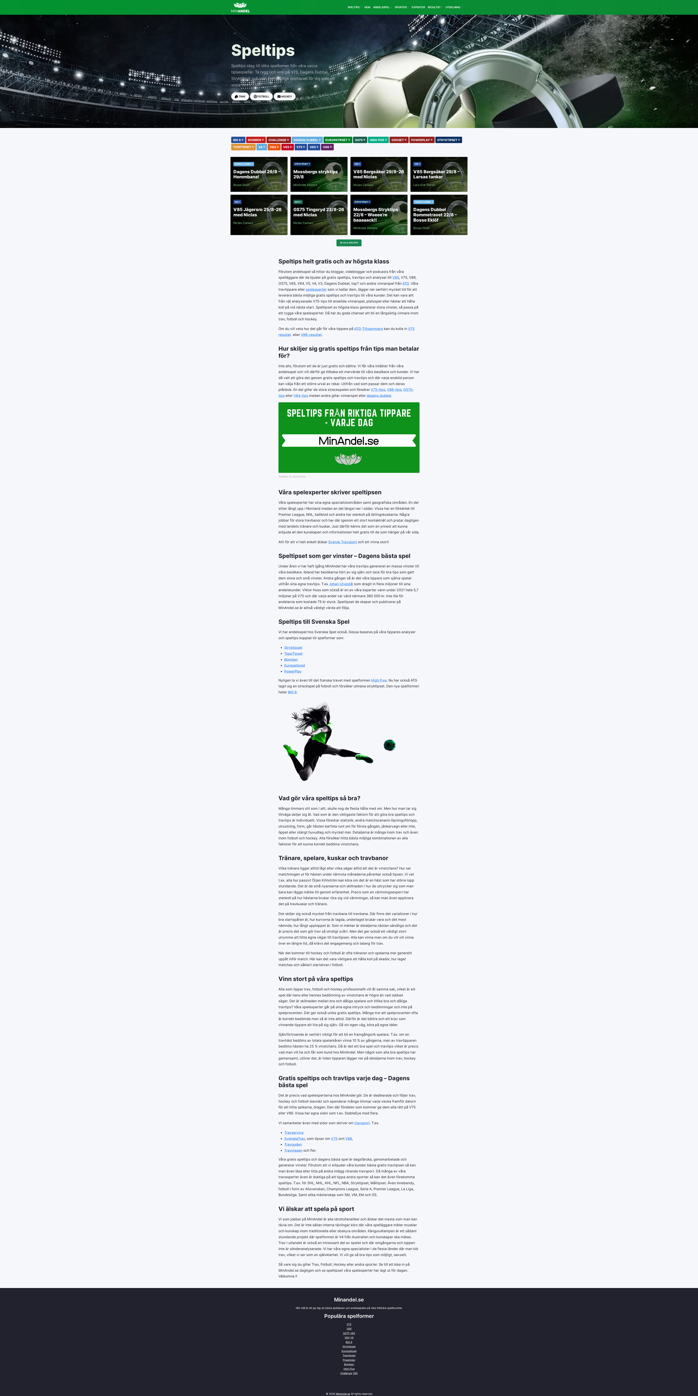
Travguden (293, 1144)
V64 (347, 1337)
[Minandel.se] (240, 7)
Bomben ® (256, 140)
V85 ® (314, 147)
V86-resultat (311, 335)
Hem (367, 7)
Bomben (291, 659)
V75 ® (300, 147)
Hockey (286, 96)
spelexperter (316, 289)
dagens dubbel (379, 395)
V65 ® (287, 147)
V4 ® (261, 147)
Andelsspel (381, 7)
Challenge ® (278, 140)
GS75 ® (360, 140)
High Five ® (378, 140)
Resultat (434, 7)
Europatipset (294, 665)
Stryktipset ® (448, 140)
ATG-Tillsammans (368, 329)
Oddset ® (399, 140)
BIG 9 (292, 692)
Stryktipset (293, 647)
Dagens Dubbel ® (307, 140)
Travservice (294, 1132)
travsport (362, 1123)
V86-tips (394, 389)
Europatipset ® (337, 140)
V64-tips (301, 395)
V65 (352, 1333)
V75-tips (378, 389)
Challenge (346, 1373)
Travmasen (293, 1150)
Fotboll (263, 96)
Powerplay (349, 1359)
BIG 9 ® (238, 140)
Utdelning (453, 7)
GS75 (346, 1333)
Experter (418, 7)
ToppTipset (293, 653)
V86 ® (327, 147)
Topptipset (349, 1355)
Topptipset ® (243, 147)
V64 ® (274, 147)
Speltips (354, 7)
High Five (379, 680)
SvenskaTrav (294, 1138)
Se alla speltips (349, 242)
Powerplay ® (422, 140)
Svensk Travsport (342, 542)
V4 (352, 1337)
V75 (334, 1138)
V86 (348, 1138)
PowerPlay (293, 671)
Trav (241, 96)
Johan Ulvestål (341, 584)
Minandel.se (343, 1393)
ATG (405, 283)
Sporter (401, 7)
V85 (395, 277)
